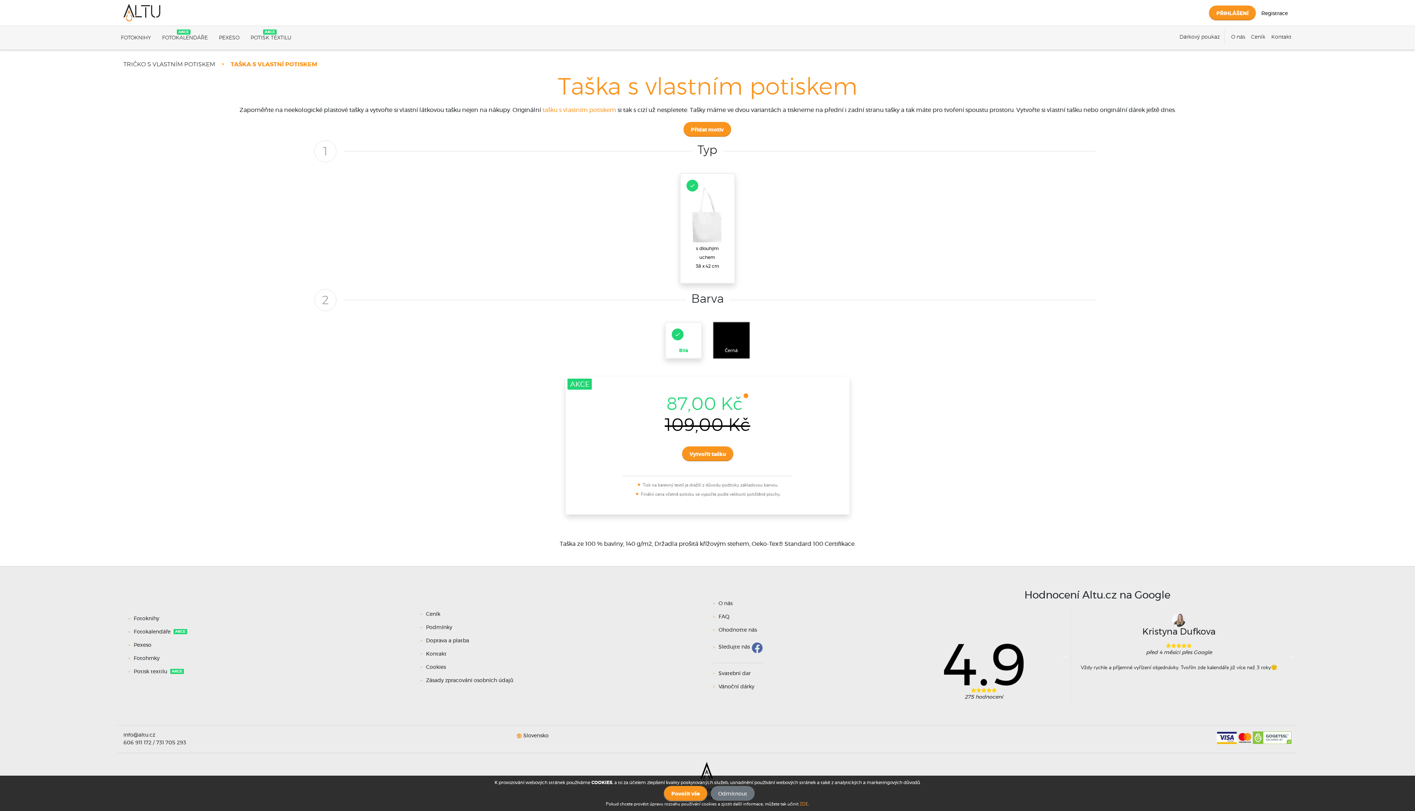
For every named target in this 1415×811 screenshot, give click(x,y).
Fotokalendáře (185, 38)
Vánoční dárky (736, 686)
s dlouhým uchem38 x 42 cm (707, 257)
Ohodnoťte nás (738, 630)
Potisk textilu (271, 38)
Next (1292, 655)
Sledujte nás (734, 647)
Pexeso (229, 38)
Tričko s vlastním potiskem (169, 64)
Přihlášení (1232, 13)
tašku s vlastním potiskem (579, 110)
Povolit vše (685, 794)
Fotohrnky (147, 658)
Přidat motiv (707, 130)
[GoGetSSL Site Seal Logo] (1272, 735)
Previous (1065, 655)
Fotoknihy (136, 38)
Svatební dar (735, 673)
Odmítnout (732, 794)
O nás (1238, 37)
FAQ (724, 616)
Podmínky (439, 627)
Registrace (1274, 13)
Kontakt (1281, 37)
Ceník (1258, 37)
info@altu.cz (139, 735)
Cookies (436, 667)
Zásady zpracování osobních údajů (469, 680)
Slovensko (536, 735)
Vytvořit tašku (707, 454)
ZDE (804, 804)
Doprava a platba (447, 640)
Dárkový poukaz (1200, 37)
